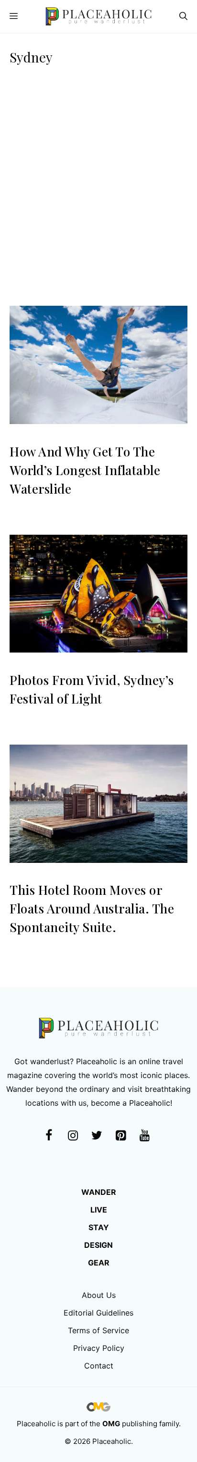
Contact (98, 1365)
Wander (98, 1192)
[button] (183, 16)
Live (98, 1209)
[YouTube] (144, 1136)
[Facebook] (49, 1136)
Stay (98, 1227)
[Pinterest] (120, 1136)
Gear (98, 1262)
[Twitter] (96, 1136)
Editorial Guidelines (98, 1312)
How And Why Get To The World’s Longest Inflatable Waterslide (85, 470)
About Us (99, 1295)
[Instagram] (73, 1136)
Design (98, 1245)
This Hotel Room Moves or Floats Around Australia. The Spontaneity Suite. (92, 908)
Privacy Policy (98, 1348)
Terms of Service (98, 1330)
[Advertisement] (98, 193)
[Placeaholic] (98, 16)
